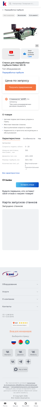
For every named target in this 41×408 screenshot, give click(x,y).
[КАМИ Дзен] (28, 361)
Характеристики (11, 138)
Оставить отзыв (27, 185)
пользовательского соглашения (24, 387)
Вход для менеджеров (20, 331)
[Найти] (10, 3)
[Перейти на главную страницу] (4, 3)
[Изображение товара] (20, 32)
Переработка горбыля (13, 73)
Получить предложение (20, 87)
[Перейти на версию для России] (13, 342)
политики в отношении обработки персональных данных (20, 385)
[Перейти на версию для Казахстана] (27, 342)
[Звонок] (15, 404)
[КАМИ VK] (12, 361)
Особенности (29, 139)
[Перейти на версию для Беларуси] (20, 342)
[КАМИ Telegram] (20, 361)
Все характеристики (11, 173)
